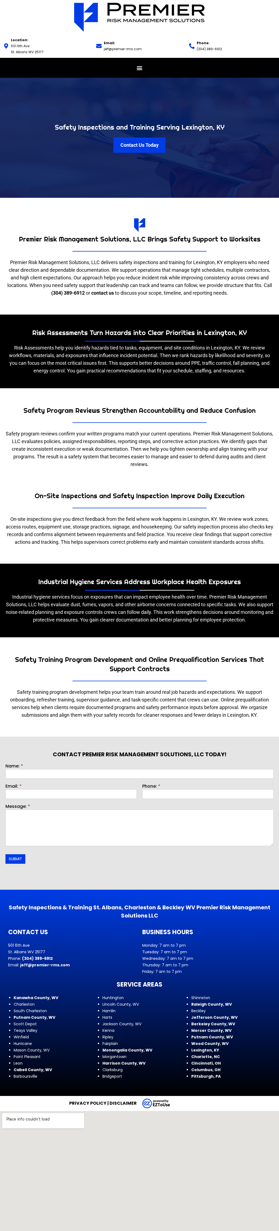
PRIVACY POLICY (88, 1103)
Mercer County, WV (211, 1030)
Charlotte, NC (205, 1056)
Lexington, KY (205, 1050)
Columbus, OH (205, 1069)
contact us (102, 293)
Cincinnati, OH (206, 1063)
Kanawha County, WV (36, 997)
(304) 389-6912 (209, 49)
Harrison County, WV (123, 1063)
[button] (139, 67)
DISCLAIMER (123, 1103)
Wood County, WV (210, 1043)
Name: (14, 766)
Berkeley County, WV (213, 1024)
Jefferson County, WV (214, 1017)
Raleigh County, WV (211, 1004)
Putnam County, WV (34, 1017)
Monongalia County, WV (127, 1050)
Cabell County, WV (33, 1069)
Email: (13, 786)
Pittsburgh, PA (206, 1076)
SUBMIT (15, 859)
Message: (17, 806)
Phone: (151, 786)
